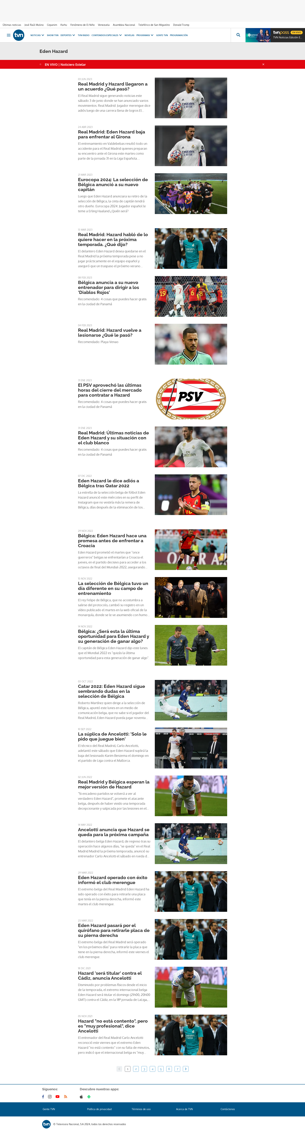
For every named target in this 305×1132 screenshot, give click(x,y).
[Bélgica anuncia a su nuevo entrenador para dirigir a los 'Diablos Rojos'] (191, 296)
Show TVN (52, 35)
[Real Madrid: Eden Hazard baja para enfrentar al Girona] (191, 145)
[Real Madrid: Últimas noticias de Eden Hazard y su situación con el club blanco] (191, 446)
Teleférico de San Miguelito (154, 24)
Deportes (66, 35)
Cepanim (52, 24)
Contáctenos (228, 1109)
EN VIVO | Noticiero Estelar (65, 64)
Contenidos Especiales (105, 35)
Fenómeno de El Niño (82, 24)
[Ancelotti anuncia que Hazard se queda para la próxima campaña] (191, 843)
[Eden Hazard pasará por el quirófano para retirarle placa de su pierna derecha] (191, 939)
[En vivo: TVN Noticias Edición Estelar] (258, 35)
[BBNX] (46, 1124)
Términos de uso (141, 1109)
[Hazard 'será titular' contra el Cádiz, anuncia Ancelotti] (191, 987)
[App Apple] (82, 1097)
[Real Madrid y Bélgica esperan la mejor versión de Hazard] (191, 796)
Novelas (129, 35)
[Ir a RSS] (66, 1097)
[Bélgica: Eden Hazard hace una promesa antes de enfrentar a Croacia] (191, 549)
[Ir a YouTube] (58, 1097)
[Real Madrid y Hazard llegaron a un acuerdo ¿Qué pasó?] (191, 98)
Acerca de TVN (184, 1109)
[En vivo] (276, 31)
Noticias (36, 35)
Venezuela (104, 24)
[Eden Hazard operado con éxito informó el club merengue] (191, 891)
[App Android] (89, 1097)
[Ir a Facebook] (43, 1097)
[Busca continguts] (238, 35)
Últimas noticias (12, 24)
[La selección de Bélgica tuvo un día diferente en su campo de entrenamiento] (191, 597)
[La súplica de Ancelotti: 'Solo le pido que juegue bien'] (191, 748)
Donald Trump (181, 24)
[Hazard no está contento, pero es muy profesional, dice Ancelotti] (191, 1035)
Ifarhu (63, 24)
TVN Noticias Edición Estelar (288, 37)
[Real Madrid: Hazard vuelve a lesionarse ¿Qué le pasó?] (191, 344)
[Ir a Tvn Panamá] (18, 35)
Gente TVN (162, 35)
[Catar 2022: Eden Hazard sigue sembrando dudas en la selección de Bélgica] (191, 700)
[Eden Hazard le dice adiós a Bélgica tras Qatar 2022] (191, 494)
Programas (143, 35)
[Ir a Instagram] (50, 1097)
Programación (179, 35)
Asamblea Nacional (124, 24)
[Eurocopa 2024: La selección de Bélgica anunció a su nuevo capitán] (191, 193)
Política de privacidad (99, 1109)
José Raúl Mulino (34, 24)
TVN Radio (83, 35)
